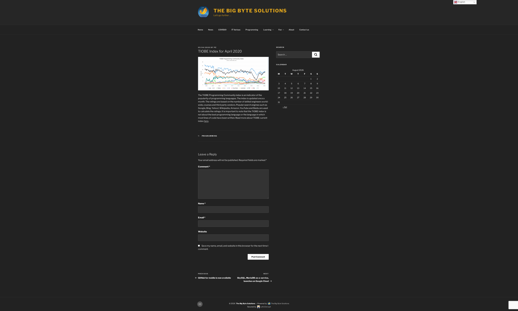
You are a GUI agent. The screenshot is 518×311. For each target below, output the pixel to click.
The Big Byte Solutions (250, 11)
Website (202, 231)
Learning (267, 30)
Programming (252, 30)
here (206, 121)
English (461, 2)
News (210, 30)
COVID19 (222, 30)
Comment (204, 166)
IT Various (235, 30)
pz (215, 47)
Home (200, 30)
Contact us (304, 30)
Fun (280, 30)
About (291, 30)
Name (202, 203)
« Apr (285, 107)
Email (201, 217)
